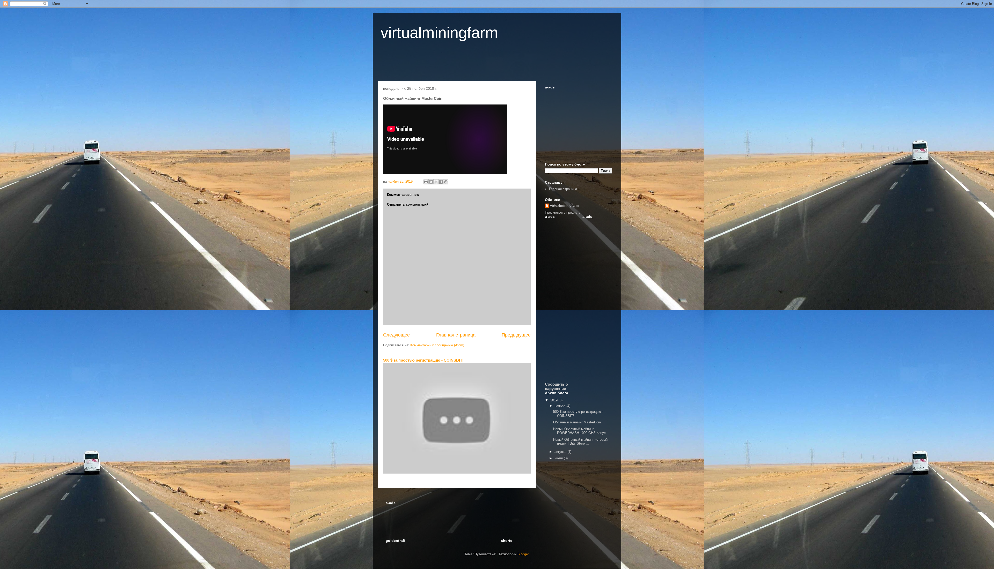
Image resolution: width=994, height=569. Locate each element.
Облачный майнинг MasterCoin (577, 422)
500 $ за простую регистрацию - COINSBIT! (423, 360)
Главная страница (456, 335)
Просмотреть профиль (562, 212)
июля (559, 458)
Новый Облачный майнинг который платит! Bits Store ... (580, 442)
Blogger (523, 554)
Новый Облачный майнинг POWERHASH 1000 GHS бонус (579, 431)
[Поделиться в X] (435, 181)
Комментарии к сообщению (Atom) (437, 345)
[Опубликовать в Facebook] (440, 181)
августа (560, 452)
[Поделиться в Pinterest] (445, 181)
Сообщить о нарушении (556, 386)
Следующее (396, 335)
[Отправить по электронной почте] (426, 181)
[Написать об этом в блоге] (431, 181)
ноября (560, 406)
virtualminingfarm (439, 32)
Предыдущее (516, 335)
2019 (554, 400)
